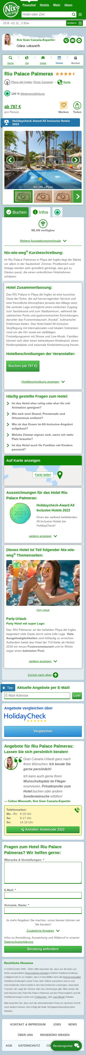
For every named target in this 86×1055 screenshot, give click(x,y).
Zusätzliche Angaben (40, 930)
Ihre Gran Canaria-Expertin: (36, 40)
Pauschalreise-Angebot (37, 973)
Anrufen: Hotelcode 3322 (45, 829)
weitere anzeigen (40, 536)
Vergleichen (43, 731)
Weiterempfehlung (32, 93)
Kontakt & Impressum (28, 1024)
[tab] (16, 212)
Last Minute (59, 997)
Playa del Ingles (21, 82)
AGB (9, 1045)
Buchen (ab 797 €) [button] (23, 366)
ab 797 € (12, 106)
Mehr (56, 5)
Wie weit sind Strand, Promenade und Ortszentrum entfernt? (38, 416)
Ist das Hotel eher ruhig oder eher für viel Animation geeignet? (41, 405)
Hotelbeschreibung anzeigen (40, 381)
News (72, 1024)
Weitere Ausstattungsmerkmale (40, 240)
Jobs (57, 1024)
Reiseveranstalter (72, 977)
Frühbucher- (40, 997)
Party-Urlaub (43, 610)
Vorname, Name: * (16, 905)
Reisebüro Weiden (55, 1035)
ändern (72, 23)
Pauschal (29, 5)
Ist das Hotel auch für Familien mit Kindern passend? (42, 447)
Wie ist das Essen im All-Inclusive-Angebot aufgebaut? (42, 426)
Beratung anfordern (43, 949)
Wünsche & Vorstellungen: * (24, 859)
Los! (77, 695)
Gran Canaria (43, 82)
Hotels (44, 5)
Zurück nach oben (40, 674)
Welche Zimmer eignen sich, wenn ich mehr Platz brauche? (42, 437)
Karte (67, 82)
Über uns (25, 1035)
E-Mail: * (10, 890)
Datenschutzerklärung (18, 941)
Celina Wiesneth (28, 46)
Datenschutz (29, 1045)
